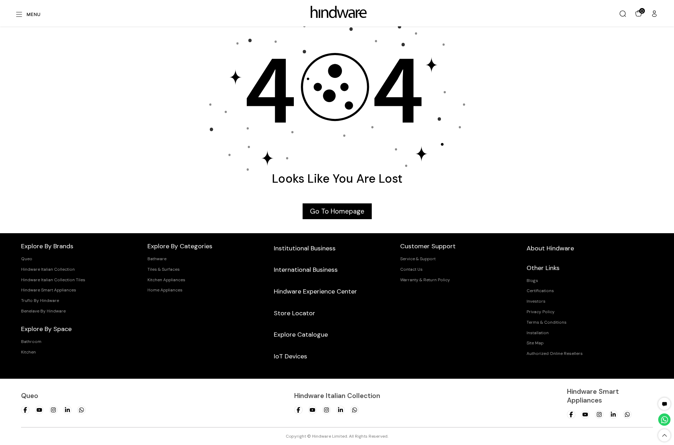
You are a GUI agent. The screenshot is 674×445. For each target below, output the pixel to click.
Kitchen (28, 352)
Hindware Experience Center (315, 291)
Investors (536, 301)
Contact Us (411, 269)
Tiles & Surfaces (163, 269)
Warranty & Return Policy (425, 280)
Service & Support (418, 259)
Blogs (532, 280)
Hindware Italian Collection (48, 269)
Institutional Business (305, 248)
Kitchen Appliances (166, 280)
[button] (664, 404)
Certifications (540, 291)
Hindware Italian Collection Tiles (53, 280)
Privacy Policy (541, 312)
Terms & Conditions (547, 322)
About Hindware (550, 248)
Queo (26, 259)
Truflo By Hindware (40, 300)
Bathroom (31, 341)
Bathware (156, 259)
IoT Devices (290, 356)
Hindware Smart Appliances (48, 290)
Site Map (535, 343)
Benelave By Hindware (43, 311)
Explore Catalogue (301, 334)
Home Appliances (165, 290)
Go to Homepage (337, 211)
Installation (538, 333)
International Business (306, 269)
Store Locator (294, 313)
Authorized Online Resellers (555, 353)
